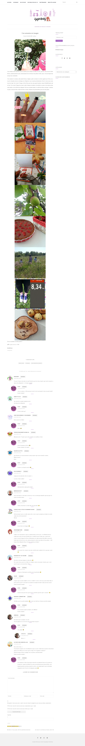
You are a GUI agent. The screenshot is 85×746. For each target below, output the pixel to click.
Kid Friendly (18, 471)
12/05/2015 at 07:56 (21, 484)
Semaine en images (40, 26)
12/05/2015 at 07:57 (21, 523)
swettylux (17, 396)
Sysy (35, 36)
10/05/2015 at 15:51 (17, 492)
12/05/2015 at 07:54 (21, 388)
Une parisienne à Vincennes (22, 415)
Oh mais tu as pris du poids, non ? (44, 729)
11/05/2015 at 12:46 (17, 616)
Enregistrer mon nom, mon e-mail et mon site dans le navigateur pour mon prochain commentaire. (29, 703)
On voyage (23, 2)
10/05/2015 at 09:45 (17, 398)
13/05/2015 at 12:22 (24, 635)
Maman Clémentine (19, 596)
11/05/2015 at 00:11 (17, 598)
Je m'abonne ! (59, 40)
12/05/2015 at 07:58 (21, 547)
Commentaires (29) (30, 359)
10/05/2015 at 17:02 (17, 511)
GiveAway (15, 2)
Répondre (23, 376)
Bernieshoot (18, 490)
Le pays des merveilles (21, 642)
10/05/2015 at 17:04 (17, 531)
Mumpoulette (18, 450)
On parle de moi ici (32, 2)
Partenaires (43, 2)
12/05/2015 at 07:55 (21, 442)
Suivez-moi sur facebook (63, 77)
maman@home (18, 529)
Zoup (15, 576)
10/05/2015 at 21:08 (17, 577)
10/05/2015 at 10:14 (17, 417)
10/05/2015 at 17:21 (17, 557)
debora (16, 615)
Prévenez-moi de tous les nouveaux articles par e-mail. (20, 708)
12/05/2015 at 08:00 (21, 606)
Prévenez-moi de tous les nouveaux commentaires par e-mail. (22, 706)
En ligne (59, 49)
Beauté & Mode (52, 2)
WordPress (51, 741)
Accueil (9, 2)
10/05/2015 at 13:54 (17, 434)
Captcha (9, 714)
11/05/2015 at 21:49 (17, 644)
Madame (16, 376)
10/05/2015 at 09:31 (17, 378)
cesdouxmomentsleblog (21, 432)
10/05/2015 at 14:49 (17, 452)
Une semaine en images (36, 363)
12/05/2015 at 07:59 (21, 569)
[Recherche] (77, 2)
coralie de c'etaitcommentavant (24, 509)
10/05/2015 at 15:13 (17, 473)
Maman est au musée (20, 555)
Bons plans (21, 363)
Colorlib (41, 741)
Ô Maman (47, 26)
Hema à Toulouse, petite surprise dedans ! (19, 729)
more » (20, 726)
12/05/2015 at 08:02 (21, 659)
